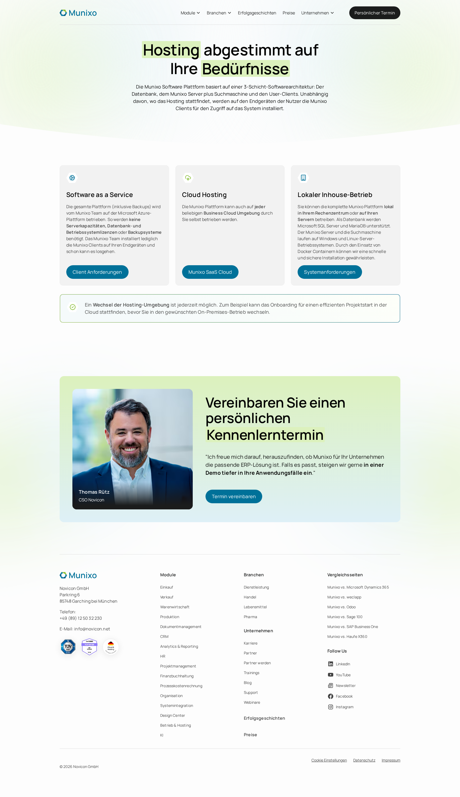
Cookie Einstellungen (329, 760)
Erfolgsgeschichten (257, 13)
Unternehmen (315, 13)
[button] (190, 13)
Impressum (391, 760)
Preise (289, 13)
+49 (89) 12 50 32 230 (81, 618)
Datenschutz (364, 760)
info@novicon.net (92, 629)
